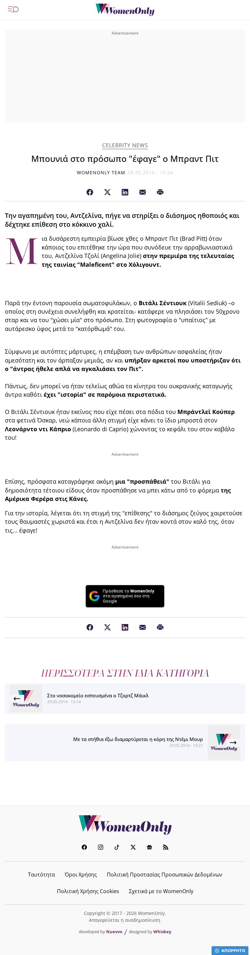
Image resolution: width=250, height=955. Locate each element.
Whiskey (162, 931)
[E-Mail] (142, 192)
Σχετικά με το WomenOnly (161, 891)
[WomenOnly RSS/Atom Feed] (165, 848)
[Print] (160, 192)
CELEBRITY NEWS (125, 145)
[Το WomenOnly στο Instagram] (100, 848)
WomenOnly (125, 825)
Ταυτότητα (41, 874)
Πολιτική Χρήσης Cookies (88, 891)
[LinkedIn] (125, 192)
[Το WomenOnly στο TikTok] (116, 848)
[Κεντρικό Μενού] (13, 9)
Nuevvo (114, 931)
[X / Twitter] (107, 192)
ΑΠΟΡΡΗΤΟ (233, 950)
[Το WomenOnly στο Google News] (149, 848)
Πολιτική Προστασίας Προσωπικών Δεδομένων (164, 874)
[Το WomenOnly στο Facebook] (84, 848)
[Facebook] (90, 192)
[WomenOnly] (125, 10)
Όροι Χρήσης (81, 874)
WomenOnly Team (101, 172)
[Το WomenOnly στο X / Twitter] (133, 848)
